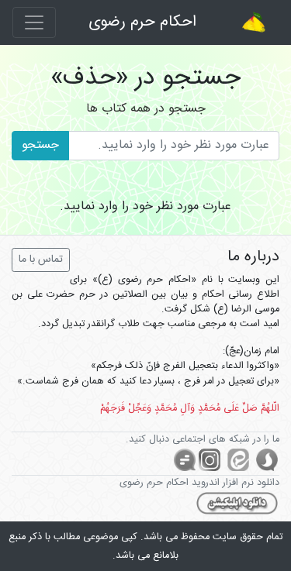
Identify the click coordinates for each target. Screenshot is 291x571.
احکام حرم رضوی (142, 22)
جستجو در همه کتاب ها (146, 108)
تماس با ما (41, 259)
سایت (225, 537)
